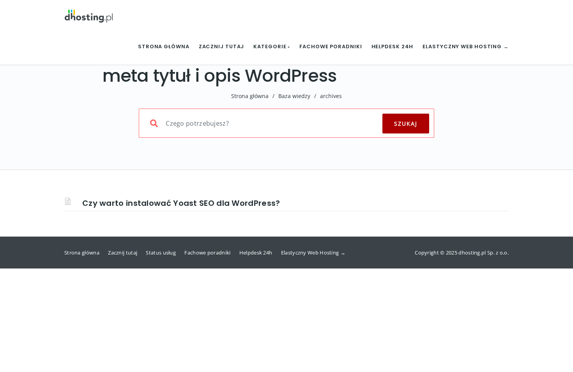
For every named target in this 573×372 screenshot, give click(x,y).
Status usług (161, 252)
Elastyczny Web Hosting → (466, 46)
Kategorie (270, 46)
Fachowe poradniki (330, 46)
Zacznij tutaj (221, 46)
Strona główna (163, 46)
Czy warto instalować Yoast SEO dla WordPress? (181, 203)
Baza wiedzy (294, 96)
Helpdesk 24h (392, 46)
